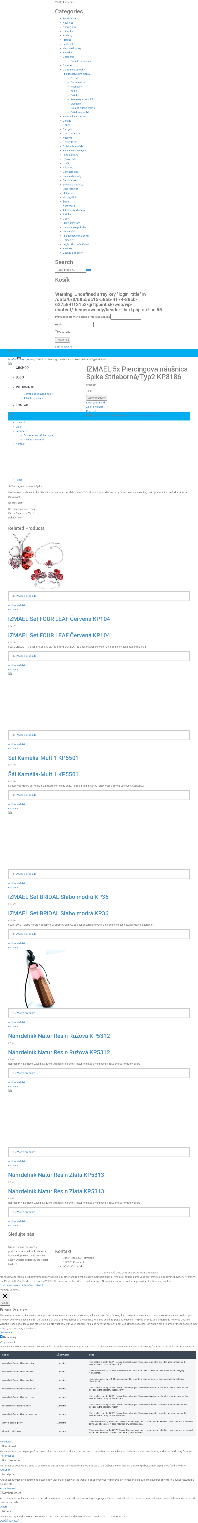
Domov (12, 359)
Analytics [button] (5, 1469)
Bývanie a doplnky (73, 184)
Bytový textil (69, 159)
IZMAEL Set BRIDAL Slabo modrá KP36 (58, 896)
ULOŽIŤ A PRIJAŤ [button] (10, 1520)
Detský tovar (70, 142)
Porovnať (91, 411)
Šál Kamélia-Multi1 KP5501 (43, 757)
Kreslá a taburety (72, 176)
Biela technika (70, 188)
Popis (19, 479)
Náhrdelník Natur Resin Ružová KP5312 (59, 1035)
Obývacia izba (71, 171)
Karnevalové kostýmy (74, 150)
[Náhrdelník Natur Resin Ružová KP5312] (37, 978)
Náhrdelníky (69, 27)
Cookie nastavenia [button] (10, 1285)
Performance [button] (7, 1455)
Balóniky (67, 248)
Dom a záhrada (71, 133)
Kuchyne (67, 137)
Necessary (9, 1337)
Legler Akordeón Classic (76, 244)
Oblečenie (68, 56)
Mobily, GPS (69, 197)
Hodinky (67, 35)
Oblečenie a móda (73, 146)
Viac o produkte (97, 397)
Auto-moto (69, 205)
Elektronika (69, 193)
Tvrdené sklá (78, 82)
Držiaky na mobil (80, 112)
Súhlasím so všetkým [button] (33, 1285)
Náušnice (68, 22)
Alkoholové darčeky (74, 210)
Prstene (67, 39)
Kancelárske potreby (74, 227)
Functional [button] (6, 1441)
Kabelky (67, 52)
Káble (74, 90)
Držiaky (75, 95)
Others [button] (3, 1506)
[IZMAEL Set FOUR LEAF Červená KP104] (37, 561)
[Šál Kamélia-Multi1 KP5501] (37, 700)
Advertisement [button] (8, 1488)
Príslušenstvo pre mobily (76, 73)
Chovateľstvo (70, 231)
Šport (66, 201)
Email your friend (95, 402)
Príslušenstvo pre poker (76, 235)
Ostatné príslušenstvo (83, 107)
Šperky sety (69, 18)
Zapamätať (65, 332)
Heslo (58, 324)
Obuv (66, 218)
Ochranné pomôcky (74, 69)
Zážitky (67, 214)
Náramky (68, 31)
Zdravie (67, 120)
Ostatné (67, 65)
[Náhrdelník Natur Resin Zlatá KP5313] (37, 1117)
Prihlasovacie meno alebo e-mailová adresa (82, 316)
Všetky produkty (26, 359)
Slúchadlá (76, 103)
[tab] (103, 480)
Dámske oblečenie (81, 61)
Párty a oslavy (70, 154)
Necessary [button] (6, 1332)
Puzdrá (74, 78)
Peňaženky (69, 44)
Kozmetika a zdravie (74, 116)
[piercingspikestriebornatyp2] (66, 419)
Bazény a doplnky (73, 252)
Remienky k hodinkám (83, 99)
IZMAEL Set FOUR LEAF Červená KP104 (59, 618)
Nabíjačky (76, 86)
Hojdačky (68, 240)
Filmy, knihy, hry (71, 222)
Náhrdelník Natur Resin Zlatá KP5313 (56, 1174)
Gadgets (68, 129)
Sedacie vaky (70, 180)
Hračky (67, 163)
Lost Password (63, 346)
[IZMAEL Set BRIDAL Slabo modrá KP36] (37, 839)
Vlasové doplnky (72, 48)
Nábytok (67, 167)
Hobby (66, 125)
